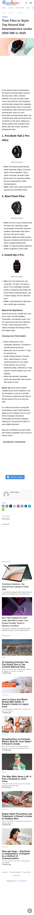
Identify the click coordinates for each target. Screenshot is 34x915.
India (27, 7)
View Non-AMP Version (22, 880)
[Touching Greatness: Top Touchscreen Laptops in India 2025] (17, 572)
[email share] (14, 506)
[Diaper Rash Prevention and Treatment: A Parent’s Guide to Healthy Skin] (17, 799)
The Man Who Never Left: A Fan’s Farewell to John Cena (16, 778)
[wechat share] (3, 509)
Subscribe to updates (16, 477)
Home (4, 7)
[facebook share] (3, 506)
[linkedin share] (22, 506)
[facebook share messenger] (7, 506)
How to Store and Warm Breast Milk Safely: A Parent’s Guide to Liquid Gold (15, 703)
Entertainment (20, 7)
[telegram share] (29, 506)
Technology (11, 12)
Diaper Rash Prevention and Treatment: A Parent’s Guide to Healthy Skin (17, 816)
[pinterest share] (18, 506)
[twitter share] (10, 506)
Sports (4, 772)
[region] (17, 73)
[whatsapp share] (26, 506)
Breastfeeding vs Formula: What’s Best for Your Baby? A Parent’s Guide (17, 741)
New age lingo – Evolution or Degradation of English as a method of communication (16, 855)
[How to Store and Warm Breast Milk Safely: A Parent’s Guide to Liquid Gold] (17, 685)
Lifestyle (10, 7)
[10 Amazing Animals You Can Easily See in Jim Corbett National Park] (17, 647)
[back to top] (29, 910)
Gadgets (19, 12)
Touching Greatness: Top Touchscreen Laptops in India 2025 (15, 586)
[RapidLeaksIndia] (11, 2)
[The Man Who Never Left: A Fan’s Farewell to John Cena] (17, 762)
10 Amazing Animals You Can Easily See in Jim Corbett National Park (15, 664)
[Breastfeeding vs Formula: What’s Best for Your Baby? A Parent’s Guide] (17, 724)
